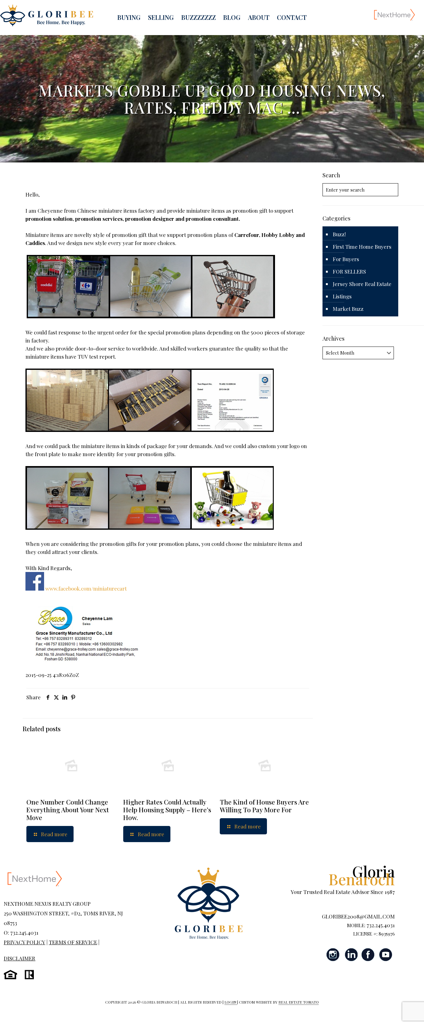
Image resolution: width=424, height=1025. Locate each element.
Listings (342, 296)
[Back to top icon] (394, 1012)
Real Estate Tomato (298, 1002)
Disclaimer (19, 958)
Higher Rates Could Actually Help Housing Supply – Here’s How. (167, 809)
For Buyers (346, 259)
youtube (385, 954)
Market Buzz (348, 308)
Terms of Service (73, 942)
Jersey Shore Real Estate (362, 283)
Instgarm (333, 954)
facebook (368, 954)
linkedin (351, 954)
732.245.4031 (381, 925)
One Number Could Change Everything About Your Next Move (67, 809)
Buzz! (339, 234)
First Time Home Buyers (362, 246)
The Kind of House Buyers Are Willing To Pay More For (264, 805)
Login (230, 1002)
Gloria (361, 875)
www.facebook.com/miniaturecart (86, 588)
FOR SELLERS (349, 271)
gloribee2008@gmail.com (358, 916)
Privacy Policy (24, 942)
